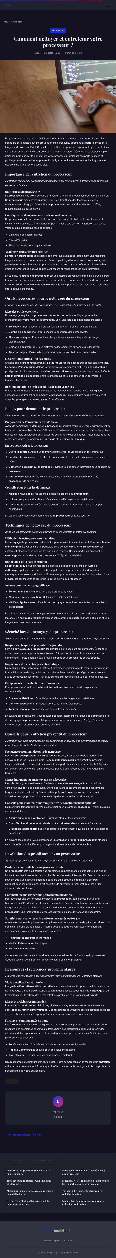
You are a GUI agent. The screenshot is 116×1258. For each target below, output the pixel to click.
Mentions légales (52, 1240)
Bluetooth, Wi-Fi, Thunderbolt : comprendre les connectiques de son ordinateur (85, 1182)
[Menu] (108, 5)
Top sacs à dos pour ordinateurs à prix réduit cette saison (82, 1192)
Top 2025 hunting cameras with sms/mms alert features (29, 1182)
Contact (68, 1240)
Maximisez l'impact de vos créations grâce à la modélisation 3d (30, 1192)
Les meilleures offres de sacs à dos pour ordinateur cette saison (83, 1202)
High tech (17, 22)
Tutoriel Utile (61, 1230)
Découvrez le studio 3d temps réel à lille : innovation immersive (28, 1202)
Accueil (7, 22)
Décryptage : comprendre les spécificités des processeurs (83, 1172)
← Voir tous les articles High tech (23, 1134)
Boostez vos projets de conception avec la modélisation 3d (28, 1172)
